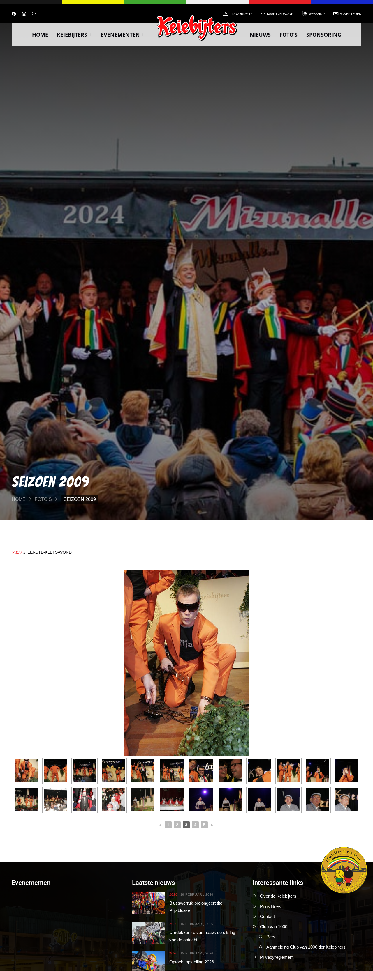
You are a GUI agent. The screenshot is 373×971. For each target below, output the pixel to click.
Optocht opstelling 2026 (191, 961)
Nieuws (260, 34)
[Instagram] (24, 14)
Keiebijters (72, 34)
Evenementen (120, 34)
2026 (173, 894)
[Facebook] (14, 14)
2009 (17, 552)
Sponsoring (323, 34)
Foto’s (288, 34)
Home (40, 34)
